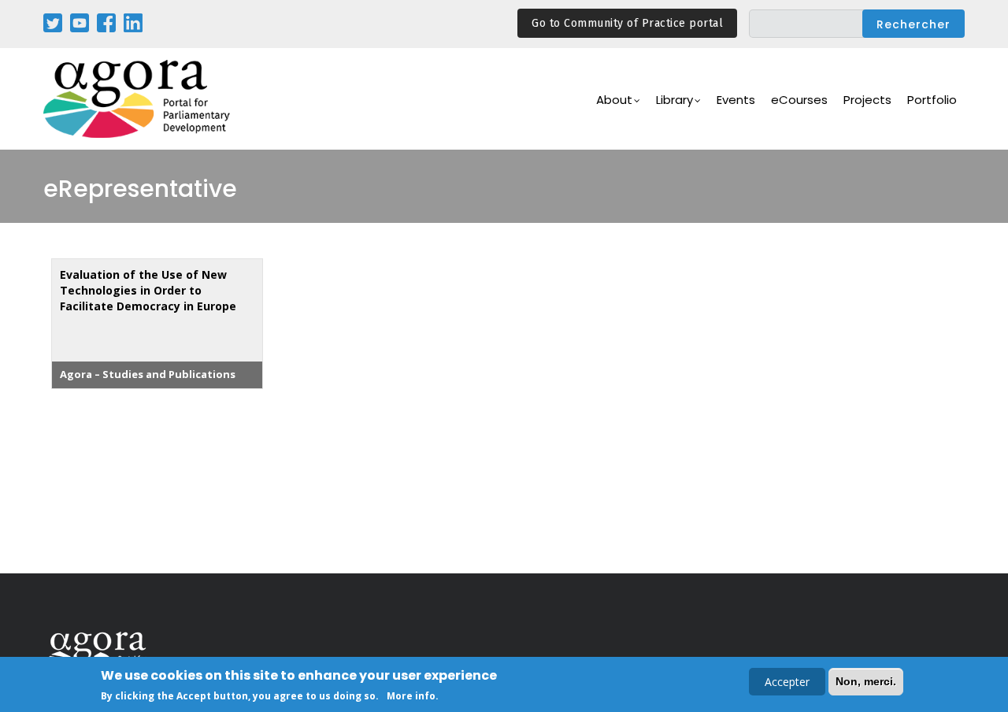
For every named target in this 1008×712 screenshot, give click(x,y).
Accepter (787, 681)
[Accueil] (137, 99)
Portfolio (932, 99)
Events (736, 99)
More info (411, 695)
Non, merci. (866, 681)
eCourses (799, 99)
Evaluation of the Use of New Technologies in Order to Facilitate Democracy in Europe (148, 290)
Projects (867, 99)
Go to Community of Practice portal (627, 23)
